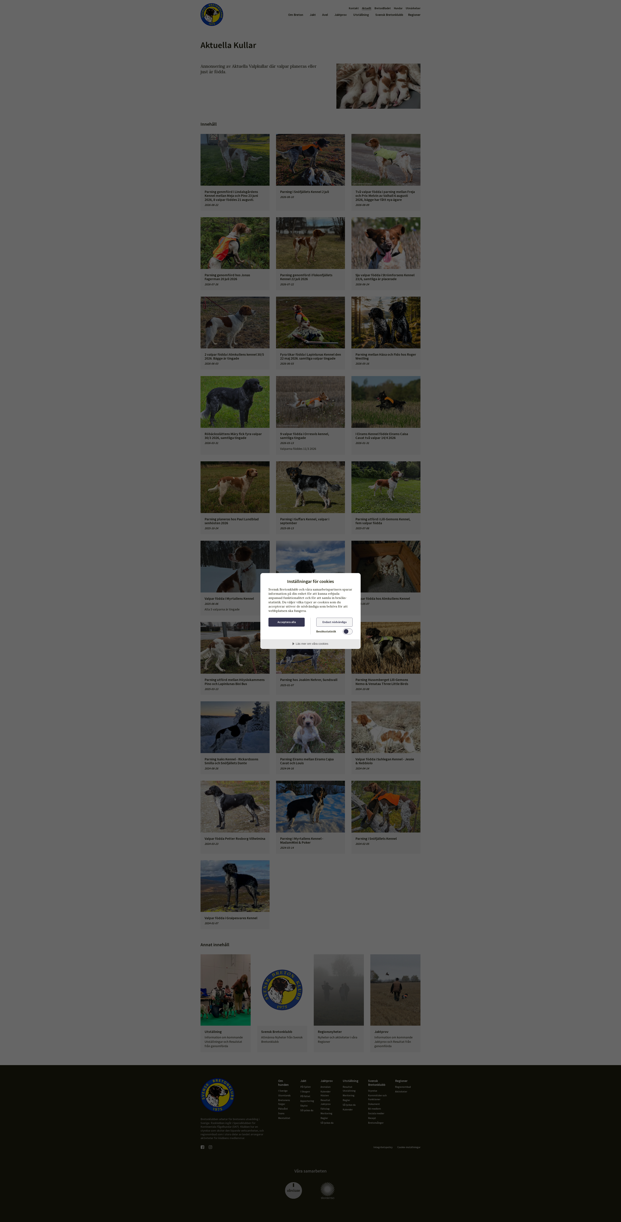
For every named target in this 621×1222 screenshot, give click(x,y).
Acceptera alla (287, 622)
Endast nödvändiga (334, 622)
